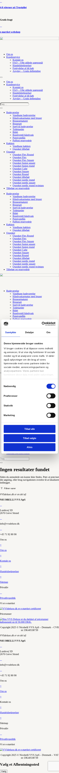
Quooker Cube (20, 168)
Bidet (15, 132)
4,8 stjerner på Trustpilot (13, 7)
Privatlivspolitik (8, 598)
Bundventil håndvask (23, 135)
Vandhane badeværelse (24, 115)
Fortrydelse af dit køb (23, 68)
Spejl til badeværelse (23, 126)
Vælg (3, 771)
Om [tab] (48, 332)
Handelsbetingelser (22, 65)
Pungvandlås (19, 137)
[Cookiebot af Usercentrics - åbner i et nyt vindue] (42, 324)
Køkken (10, 143)
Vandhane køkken (22, 146)
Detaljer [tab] (29, 332)
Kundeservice (13, 57)
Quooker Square (21, 171)
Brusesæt (17, 123)
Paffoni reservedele (22, 140)
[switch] (50, 395)
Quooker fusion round (24, 165)
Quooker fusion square (24, 163)
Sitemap (4, 582)
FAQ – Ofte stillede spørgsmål (28, 62)
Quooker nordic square (24, 182)
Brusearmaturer (20, 121)
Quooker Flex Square (23, 160)
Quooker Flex (19, 157)
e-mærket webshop (10, 32)
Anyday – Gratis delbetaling (27, 71)
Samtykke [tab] (10, 332)
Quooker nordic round (24, 180)
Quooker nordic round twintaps (28, 185)
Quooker (10, 151)
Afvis (29, 447)
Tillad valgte (29, 438)
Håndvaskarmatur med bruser (27, 118)
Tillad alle (29, 429)
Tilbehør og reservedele (18, 188)
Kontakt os (18, 60)
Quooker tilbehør (21, 149)
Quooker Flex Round (23, 154)
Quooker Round (21, 174)
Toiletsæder (18, 129)
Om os (9, 54)
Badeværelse (12, 112)
